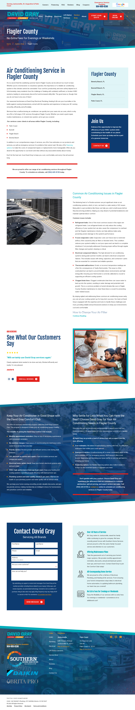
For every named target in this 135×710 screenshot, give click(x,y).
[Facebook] (111, 637)
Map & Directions (63, 646)
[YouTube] (120, 637)
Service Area (53, 655)
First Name (15, 544)
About (51, 660)
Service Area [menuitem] (77, 16)
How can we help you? (19, 571)
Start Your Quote (96, 16)
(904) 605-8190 (54, 172)
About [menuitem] (84, 16)
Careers (45, 5)
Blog (78, 5)
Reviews (71, 5)
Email (38, 551)
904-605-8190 (102, 6)
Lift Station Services (56, 651)
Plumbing (52, 642)
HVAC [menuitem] (41, 16)
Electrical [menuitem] (57, 16)
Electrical (52, 646)
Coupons (86, 5)
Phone (14, 551)
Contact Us (98, 146)
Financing (55, 5)
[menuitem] (108, 81)
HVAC (51, 637)
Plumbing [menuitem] (48, 16)
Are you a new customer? (20, 564)
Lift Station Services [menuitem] (67, 16)
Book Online (115, 16)
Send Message (32, 602)
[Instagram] (116, 637)
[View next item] (13, 379)
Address (15, 557)
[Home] (23, 16)
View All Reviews (26, 379)
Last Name (39, 544)
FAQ (63, 5)
